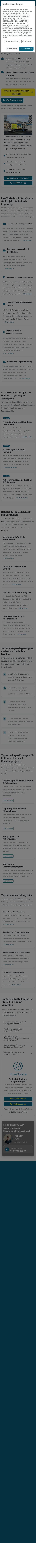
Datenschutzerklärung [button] (12, 41)
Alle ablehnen (12, 49)
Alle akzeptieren (26, 49)
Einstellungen (26, 41)
